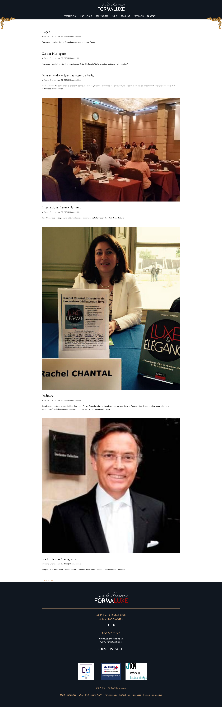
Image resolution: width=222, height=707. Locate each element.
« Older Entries (47, 580)
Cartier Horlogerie (54, 53)
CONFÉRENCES (102, 16)
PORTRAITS (138, 16)
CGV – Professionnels (107, 695)
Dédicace (48, 396)
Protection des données (130, 695)
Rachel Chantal (50, 36)
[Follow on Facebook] (108, 625)
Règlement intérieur (152, 695)
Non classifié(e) (75, 36)
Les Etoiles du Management (60, 559)
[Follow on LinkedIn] (114, 625)
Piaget (46, 32)
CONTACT (151, 16)
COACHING (125, 16)
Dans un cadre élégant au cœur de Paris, (68, 75)
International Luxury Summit (61, 207)
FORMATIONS (86, 16)
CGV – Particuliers (87, 695)
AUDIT (114, 16)
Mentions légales (68, 695)
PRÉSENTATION (70, 16)
